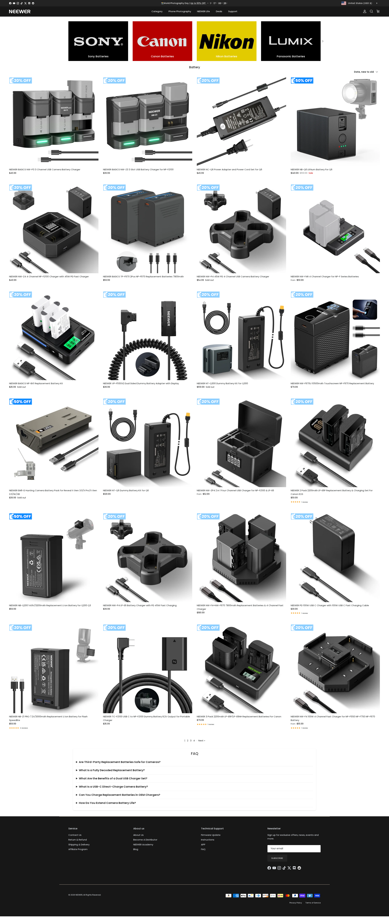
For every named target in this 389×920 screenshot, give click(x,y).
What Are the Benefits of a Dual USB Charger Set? (113, 778)
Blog (135, 849)
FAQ (203, 849)
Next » (201, 740)
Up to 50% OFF (198, 3)
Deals (219, 11)
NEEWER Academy (143, 844)
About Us (138, 835)
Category (156, 11)
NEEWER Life (203, 11)
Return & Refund (77, 839)
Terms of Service (313, 902)
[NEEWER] (19, 11)
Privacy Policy (295, 902)
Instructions (207, 839)
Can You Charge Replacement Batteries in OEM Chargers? (119, 795)
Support (232, 11)
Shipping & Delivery (79, 844)
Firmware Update (210, 835)
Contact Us (74, 835)
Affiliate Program (78, 849)
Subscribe (277, 858)
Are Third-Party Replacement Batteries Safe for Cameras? (119, 762)
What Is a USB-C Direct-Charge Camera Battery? (113, 786)
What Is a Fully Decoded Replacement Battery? (112, 770)
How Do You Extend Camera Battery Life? (107, 803)
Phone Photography (180, 11)
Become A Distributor (145, 839)
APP (203, 844)
